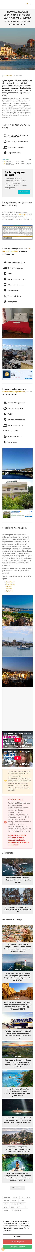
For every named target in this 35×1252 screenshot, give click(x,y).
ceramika (7, 1197)
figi (22, 1197)
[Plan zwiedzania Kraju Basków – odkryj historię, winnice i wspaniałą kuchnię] (17, 867)
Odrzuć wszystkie (17, 1242)
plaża (5, 1207)
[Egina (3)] (17, 641)
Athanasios (8, 76)
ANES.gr (22, 214)
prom (18, 1207)
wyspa (6, 1210)
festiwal (15, 1197)
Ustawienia (17, 1237)
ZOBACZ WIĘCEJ (24, 192)
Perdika (8, 586)
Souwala (9, 589)
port (12, 1207)
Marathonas (10, 582)
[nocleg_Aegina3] (17, 494)
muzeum (23, 1200)
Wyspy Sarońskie (17, 1210)
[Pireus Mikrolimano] (17, 672)
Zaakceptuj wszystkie (17, 1247)
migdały (14, 1200)
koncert (6, 1200)
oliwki (6, 1204)
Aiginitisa (9, 591)
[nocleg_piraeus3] (17, 354)
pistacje (22, 1204)
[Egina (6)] (17, 610)
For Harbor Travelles (16, 250)
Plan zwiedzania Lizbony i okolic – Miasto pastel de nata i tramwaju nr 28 (17, 909)
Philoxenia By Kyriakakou (13, 391)
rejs (25, 1207)
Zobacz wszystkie (16, 1188)
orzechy (13, 1204)
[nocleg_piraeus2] (17, 323)
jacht (28, 1197)
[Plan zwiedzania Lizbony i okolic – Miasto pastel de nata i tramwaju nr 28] (17, 896)
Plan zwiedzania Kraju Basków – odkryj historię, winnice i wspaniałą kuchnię (17, 880)
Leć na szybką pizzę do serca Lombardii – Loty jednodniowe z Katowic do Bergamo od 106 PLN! (18, 1149)
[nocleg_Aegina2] (17, 463)
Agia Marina (10, 584)
